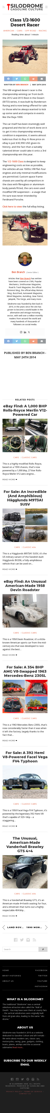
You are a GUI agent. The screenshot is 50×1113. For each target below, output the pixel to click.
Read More (9, 479)
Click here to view (12, 206)
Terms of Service (33, 1091)
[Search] (43, 949)
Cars (19, 31)
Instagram (41, 986)
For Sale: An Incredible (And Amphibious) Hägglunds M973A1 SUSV (25, 498)
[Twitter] (29, 332)
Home (5, 970)
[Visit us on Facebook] (16, 939)
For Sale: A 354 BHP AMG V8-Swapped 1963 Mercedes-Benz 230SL (25, 671)
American (8, 31)
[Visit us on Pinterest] (27, 1079)
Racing (43, 31)
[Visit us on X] (22, 939)
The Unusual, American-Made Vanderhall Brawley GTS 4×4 (25, 844)
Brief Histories (11, 976)
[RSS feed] (3, 7)
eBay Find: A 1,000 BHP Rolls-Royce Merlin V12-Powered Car (25, 410)
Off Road (30, 31)
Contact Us (25, 1094)
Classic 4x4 (29, 547)
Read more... (18, 1047)
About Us (8, 981)
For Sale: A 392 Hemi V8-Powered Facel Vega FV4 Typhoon (25, 757)
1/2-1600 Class (15, 161)
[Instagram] (21, 332)
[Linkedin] (25, 332)
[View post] (25, 435)
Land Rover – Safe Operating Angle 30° (15, 927)
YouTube (42, 981)
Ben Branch (22, 84)
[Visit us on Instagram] (28, 939)
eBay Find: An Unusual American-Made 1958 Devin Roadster (25, 585)
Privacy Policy (14, 1091)
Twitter (43, 976)
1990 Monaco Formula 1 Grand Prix (37, 927)
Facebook (41, 970)
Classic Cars (29, 457)
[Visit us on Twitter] (22, 1079)
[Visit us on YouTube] (17, 1079)
